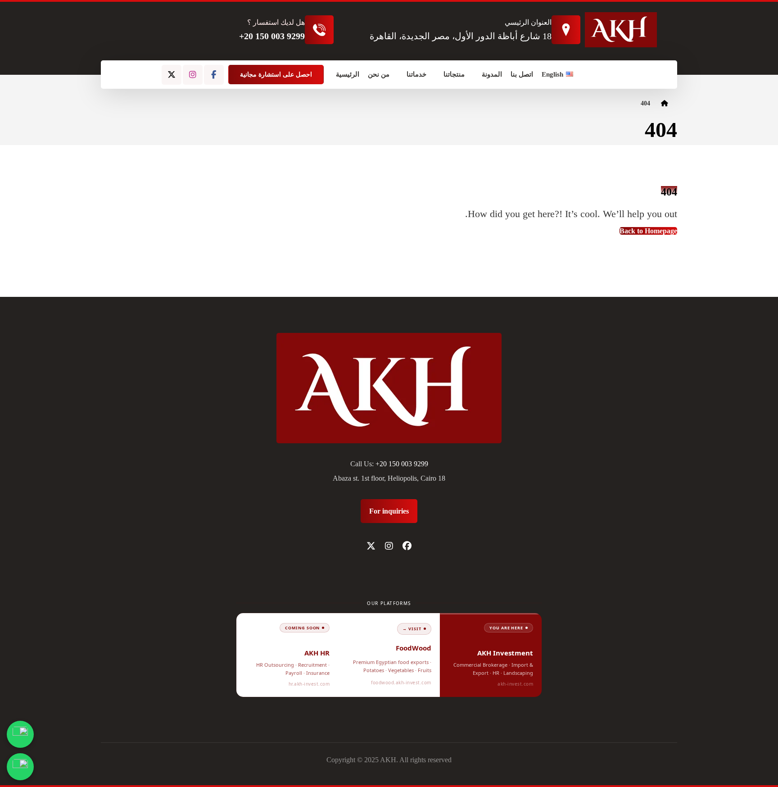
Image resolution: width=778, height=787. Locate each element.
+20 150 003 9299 (401, 464)
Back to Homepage (648, 231)
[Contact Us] (20, 734)
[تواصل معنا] (20, 766)
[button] (214, 75)
